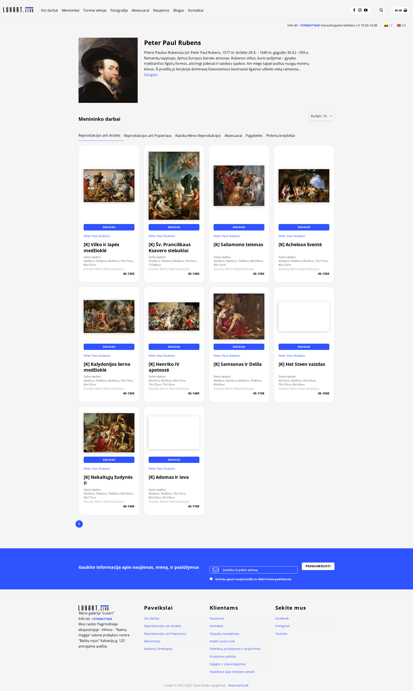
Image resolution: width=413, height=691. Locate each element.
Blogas (178, 10)
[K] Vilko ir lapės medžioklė (101, 247)
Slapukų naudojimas (224, 634)
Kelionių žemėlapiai (158, 649)
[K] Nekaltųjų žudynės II (108, 480)
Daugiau (151, 74)
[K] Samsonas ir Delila (238, 364)
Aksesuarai (140, 10)
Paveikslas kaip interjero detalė (232, 672)
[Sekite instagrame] (360, 10)
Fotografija (119, 10)
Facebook (282, 618)
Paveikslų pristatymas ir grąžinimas (235, 649)
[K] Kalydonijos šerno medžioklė (107, 367)
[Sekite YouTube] (365, 10)
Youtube (281, 634)
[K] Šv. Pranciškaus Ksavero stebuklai (170, 247)
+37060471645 (309, 25)
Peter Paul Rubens (97, 236)
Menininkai (70, 10)
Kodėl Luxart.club (222, 641)
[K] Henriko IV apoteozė (164, 367)
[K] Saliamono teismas (238, 244)
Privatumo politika (223, 656)
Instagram (282, 626)
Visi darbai (49, 10)
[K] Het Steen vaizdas (302, 364)
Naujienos (161, 10)
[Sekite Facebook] (354, 10)
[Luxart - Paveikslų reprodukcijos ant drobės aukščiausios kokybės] (18, 9)
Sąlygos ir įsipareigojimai (228, 664)
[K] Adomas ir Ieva (169, 477)
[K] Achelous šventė (300, 244)
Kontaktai (195, 10)
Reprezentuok (238, 685)
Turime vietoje (94, 10)
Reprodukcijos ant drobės (162, 626)
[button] (381, 10)
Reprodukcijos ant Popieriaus (165, 634)
